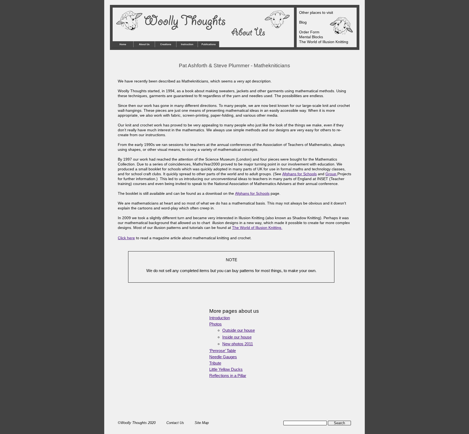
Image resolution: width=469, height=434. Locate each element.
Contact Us (175, 423)
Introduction (219, 318)
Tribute (215, 363)
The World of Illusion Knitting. (257, 227)
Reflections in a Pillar (227, 376)
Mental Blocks (311, 37)
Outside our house (238, 330)
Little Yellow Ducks (226, 369)
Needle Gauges (223, 357)
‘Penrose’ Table (222, 351)
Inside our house (237, 337)
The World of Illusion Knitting (323, 42)
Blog (303, 22)
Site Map (202, 423)
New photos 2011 (237, 344)
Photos (215, 324)
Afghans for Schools (299, 174)
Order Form (309, 32)
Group (331, 174)
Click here (126, 238)
